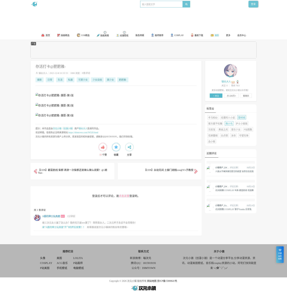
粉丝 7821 (235, 85)
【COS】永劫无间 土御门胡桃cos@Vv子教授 (168, 170)
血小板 (211, 141)
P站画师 (78, 263)
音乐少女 (235, 129)
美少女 (110, 80)
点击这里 (124, 196)
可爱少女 (83, 80)
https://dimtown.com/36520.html (83, 132)
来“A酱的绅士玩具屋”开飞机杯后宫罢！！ (63, 227)
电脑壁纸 (78, 268)
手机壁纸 (62, 268)
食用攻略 (76, 4)
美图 (59, 258)
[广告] (143, 57)
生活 (60, 80)
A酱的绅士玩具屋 (51, 216)
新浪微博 (65, 4)
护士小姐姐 (241, 123)
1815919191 (149, 263)
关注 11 (225, 85)
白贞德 (224, 135)
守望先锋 (243, 135)
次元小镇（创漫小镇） (63, 128)
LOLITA (78, 258)
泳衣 (233, 135)
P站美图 (44, 268)
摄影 (39, 80)
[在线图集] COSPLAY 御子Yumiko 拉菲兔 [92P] (233, 209)
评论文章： (227, 168)
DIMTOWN (148, 268)
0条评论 (86, 73)
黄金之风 (223, 129)
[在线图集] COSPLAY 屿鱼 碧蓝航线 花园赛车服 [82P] (234, 190)
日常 (50, 80)
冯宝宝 (211, 129)
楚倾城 (241, 117)
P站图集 (248, 129)
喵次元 (147, 258)
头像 (42, 258)
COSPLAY (46, 263)
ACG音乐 (62, 263)
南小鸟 (229, 123)
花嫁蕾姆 (213, 135)
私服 (70, 80)
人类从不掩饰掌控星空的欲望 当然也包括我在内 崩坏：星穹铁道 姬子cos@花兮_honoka (234, 171)
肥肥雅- (123, 80)
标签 (97, 4)
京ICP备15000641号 (167, 281)
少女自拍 (97, 80)
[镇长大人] (230, 70)
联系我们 (88, 4)
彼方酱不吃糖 (215, 123)
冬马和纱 (213, 117)
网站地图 (151, 281)
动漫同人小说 (228, 117)
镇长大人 (43, 73)
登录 (253, 4)
